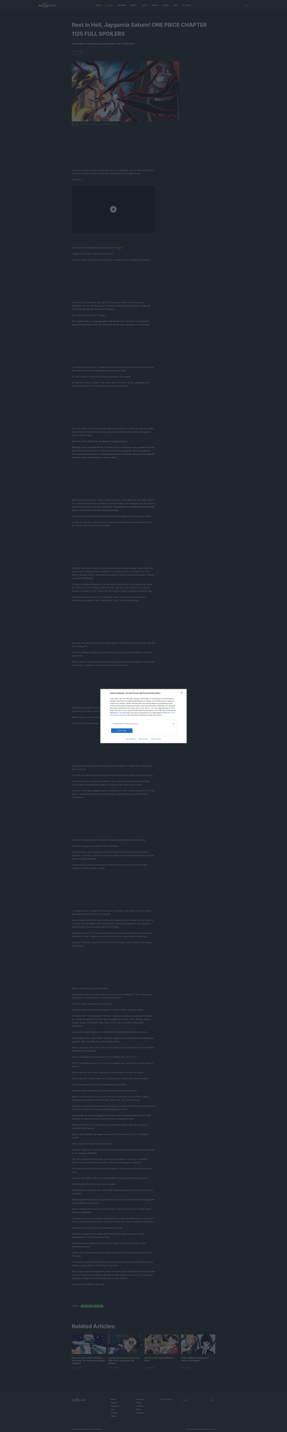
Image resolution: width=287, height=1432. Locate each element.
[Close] (182, 693)
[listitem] (143, 724)
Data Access (143, 739)
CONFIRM (121, 731)
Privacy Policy (156, 739)
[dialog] (143, 716)
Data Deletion (131, 739)
